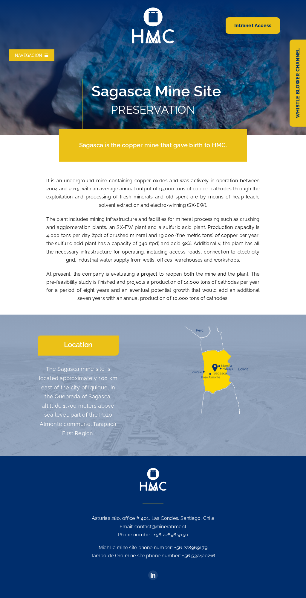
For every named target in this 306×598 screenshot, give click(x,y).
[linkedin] (153, 575)
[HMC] (153, 10)
